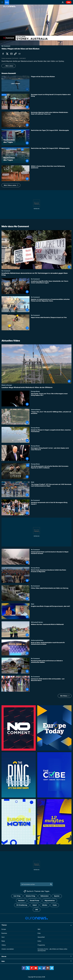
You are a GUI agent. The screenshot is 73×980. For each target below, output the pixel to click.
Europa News (35, 391)
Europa (4, 929)
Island (35, 905)
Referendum (45, 896)
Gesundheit (41, 937)
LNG (36, 909)
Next (3, 937)
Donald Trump (34, 900)
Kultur (39, 941)
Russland (21, 900)
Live (68, 2)
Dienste (4, 956)
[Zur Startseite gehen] (7, 2)
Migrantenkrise (50, 900)
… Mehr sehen (8, 66)
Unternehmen (35, 409)
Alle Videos (63, 695)
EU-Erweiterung (22, 905)
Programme (41, 945)
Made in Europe (7, 385)
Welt (32, 482)
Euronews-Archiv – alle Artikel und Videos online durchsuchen (52, 949)
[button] (11, 185)
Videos (4, 945)
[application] (36, 25)
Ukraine (44, 905)
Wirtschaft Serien (37, 622)
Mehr (3, 961)
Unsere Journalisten (8, 949)
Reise (3, 941)
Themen (4, 925)
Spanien (56, 896)
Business (4, 933)
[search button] (51, 884)
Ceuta (55, 905)
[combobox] (36, 884)
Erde (39, 933)
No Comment (6, 270)
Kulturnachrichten (37, 640)
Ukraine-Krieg (30, 896)
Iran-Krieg (17, 896)
